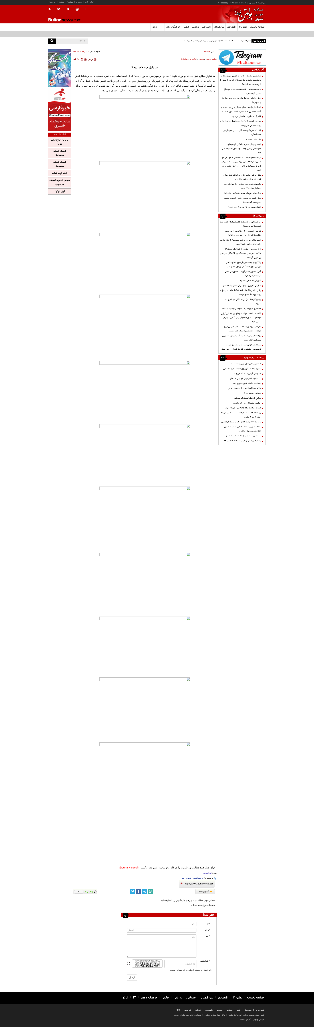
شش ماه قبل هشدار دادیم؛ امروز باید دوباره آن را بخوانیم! (241, 100)
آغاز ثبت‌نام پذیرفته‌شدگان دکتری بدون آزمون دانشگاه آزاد (242, 132)
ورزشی (201, 59)
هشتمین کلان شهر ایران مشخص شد (245, 363)
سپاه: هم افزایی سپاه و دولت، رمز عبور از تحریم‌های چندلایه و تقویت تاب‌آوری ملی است (241, 347)
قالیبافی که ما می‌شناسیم (250, 280)
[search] (52, 41)
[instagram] (77, 9)
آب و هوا (52, 2)
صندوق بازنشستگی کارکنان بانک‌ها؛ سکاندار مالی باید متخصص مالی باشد (240, 123)
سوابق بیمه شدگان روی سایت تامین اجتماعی (242, 368)
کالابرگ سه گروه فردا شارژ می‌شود (246, 116)
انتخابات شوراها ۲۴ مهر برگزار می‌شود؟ (244, 207)
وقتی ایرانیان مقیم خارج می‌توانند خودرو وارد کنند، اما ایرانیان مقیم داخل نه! (242, 177)
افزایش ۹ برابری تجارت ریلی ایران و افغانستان (242, 285)
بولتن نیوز (200, 76)
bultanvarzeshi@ (129, 868)
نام (208, 923)
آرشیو (239, 1010)
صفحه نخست (257, 27)
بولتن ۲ (243, 27)
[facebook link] (138, 891)
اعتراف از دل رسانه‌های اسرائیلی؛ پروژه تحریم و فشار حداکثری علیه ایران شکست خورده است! (241, 109)
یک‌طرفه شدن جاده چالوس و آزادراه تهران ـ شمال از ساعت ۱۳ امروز (242, 186)
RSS (178, 1010)
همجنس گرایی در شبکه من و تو (247, 373)
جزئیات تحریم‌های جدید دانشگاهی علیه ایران (242, 193)
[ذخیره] (82, 59)
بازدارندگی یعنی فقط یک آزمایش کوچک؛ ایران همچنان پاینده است (241, 338)
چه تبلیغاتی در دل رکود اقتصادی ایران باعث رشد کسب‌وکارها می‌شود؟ (240, 224)
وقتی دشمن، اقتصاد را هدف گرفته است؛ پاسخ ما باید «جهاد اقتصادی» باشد (240, 292)
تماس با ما (89, 2)
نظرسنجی (209, 1010)
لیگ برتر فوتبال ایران (188, 59)
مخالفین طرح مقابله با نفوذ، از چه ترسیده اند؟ (241, 308)
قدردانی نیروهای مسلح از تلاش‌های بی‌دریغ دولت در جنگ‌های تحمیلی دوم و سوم (242, 329)
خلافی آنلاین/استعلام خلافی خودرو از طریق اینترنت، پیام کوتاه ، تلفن (242, 429)
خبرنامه (62, 2)
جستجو (230, 1010)
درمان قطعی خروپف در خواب (59, 182)
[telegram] (67, 9)
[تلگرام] (242, 57)
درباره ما (79, 2)
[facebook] (86, 9)
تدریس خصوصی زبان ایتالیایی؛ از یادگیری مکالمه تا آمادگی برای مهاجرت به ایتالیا (243, 233)
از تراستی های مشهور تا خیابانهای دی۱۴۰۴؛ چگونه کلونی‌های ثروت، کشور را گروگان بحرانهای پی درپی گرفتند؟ (240, 253)
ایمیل (207, 929)
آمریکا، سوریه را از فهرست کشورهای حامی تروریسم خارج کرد (243, 273)
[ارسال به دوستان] (78, 59)
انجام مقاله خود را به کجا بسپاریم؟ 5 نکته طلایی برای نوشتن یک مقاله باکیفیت (240, 242)
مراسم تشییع (198, 878)
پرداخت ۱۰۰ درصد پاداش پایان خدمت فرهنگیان (241, 422)
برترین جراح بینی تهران (59, 142)
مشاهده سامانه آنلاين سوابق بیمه (247, 383)
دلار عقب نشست (253, 139)
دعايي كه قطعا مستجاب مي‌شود (247, 398)
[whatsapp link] (150, 891)
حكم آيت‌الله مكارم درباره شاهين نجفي (244, 388)
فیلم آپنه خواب (59, 173)
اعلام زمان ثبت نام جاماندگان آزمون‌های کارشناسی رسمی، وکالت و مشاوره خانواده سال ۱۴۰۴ (241, 148)
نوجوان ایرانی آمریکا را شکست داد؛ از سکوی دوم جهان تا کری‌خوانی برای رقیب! (217, 40)
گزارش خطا (204, 891)
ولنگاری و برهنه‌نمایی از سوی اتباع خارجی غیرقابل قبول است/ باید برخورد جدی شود (243, 264)
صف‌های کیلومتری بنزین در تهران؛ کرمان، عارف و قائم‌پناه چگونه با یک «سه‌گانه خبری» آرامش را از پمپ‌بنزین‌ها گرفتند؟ (240, 80)
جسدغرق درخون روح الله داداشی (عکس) (243, 435)
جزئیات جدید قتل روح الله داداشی (247, 403)
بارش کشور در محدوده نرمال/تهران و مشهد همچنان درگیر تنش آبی (242, 200)
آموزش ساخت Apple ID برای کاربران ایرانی (243, 408)
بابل (182, 878)
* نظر (208, 936)
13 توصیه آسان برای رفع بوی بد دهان (245, 378)
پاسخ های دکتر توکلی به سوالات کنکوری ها (242, 440)
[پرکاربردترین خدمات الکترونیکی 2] (59, 68)
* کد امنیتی (205, 961)
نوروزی (188, 878)
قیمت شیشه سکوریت (59, 153)
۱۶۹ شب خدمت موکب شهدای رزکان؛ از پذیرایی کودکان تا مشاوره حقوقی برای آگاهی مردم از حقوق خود (241, 317)
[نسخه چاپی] (74, 59)
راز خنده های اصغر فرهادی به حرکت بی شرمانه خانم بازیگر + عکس (241, 415)
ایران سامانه (245, 1019)
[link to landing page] (248, 14)
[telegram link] (144, 891)
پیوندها (70, 2)
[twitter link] (132, 891)
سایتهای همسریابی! (252, 393)
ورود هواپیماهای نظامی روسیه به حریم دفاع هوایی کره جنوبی (242, 91)
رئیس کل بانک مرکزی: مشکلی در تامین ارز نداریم (243, 301)
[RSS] (50, 9)
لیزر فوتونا (60, 191)
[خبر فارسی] (59, 109)
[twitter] (58, 9)
